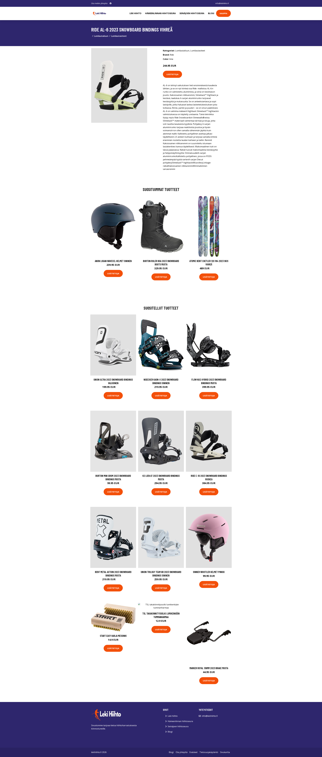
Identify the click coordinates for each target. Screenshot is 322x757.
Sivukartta (225, 752)
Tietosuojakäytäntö (208, 752)
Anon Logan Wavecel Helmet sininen (113, 260)
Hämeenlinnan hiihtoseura (160, 13)
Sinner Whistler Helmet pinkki (209, 571)
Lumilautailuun (101, 36)
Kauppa (223, 13)
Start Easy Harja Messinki (113, 635)
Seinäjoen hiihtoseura (191, 13)
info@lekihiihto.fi (222, 3)
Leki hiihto (135, 13)
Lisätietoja (172, 74)
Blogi (211, 13)
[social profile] (110, 3)
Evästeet (193, 752)
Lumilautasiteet (119, 36)
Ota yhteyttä (181, 752)
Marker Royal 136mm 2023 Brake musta (209, 668)
